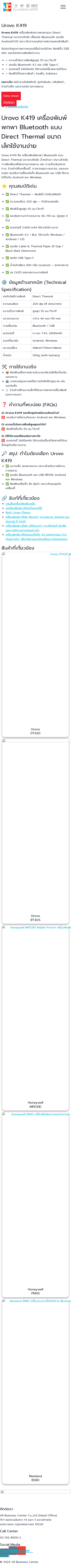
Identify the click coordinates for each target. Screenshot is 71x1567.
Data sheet (11, 96)
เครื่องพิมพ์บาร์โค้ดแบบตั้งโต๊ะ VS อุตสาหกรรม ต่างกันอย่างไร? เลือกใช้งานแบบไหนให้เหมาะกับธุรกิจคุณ (37, 537)
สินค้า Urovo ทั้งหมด (18, 513)
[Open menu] (63, 7)
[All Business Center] (20, 7)
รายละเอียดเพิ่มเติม (17, 107)
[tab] (38, 107)
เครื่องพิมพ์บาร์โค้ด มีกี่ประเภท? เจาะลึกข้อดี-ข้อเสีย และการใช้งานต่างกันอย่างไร (36, 528)
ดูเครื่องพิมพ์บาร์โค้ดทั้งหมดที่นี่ (24, 508)
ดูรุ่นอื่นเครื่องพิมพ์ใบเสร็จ (20, 504)
